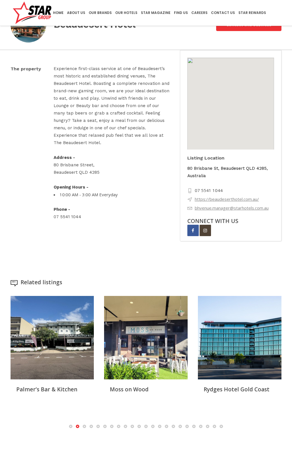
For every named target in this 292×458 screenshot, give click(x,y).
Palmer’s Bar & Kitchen (46, 389)
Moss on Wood (129, 389)
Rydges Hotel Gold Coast (236, 389)
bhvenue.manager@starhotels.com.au (232, 208)
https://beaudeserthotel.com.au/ (227, 199)
